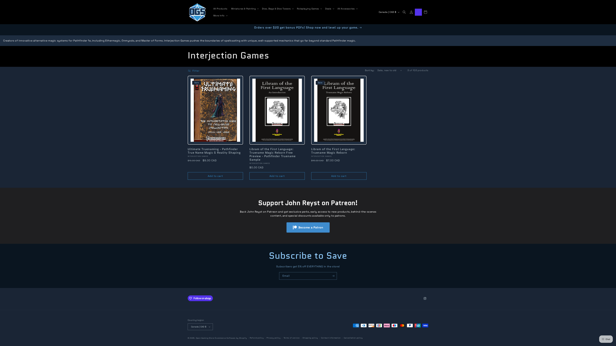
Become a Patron (310, 227)
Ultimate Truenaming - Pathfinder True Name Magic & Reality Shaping (214, 150)
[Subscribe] (333, 276)
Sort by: (369, 70)
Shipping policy (310, 338)
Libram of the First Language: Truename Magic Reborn (333, 150)
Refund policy (257, 338)
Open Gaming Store (205, 338)
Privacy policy (274, 338)
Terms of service (292, 338)
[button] (244, 8)
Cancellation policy (353, 338)
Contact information (331, 338)
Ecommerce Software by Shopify (231, 338)
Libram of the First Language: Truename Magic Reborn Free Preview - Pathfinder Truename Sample (272, 154)
